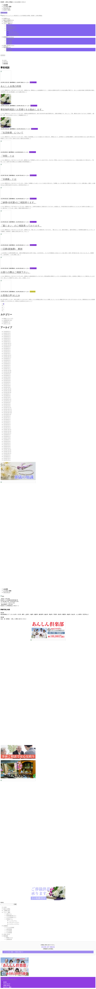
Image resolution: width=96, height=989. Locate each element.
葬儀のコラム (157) (8, 318)
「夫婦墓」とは (8, 179)
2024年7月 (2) (7, 362)
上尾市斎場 (9, 40)
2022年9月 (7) (7, 394)
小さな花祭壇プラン (11, 28)
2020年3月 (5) (7, 445)
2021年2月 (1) (7, 426)
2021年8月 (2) (7, 416)
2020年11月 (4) (7, 431)
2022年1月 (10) (7, 407)
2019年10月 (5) (7, 453)
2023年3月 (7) (7, 384)
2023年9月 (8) (7, 374)
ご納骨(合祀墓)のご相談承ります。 (18, 202)
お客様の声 (9, 50)
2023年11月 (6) (7, 370)
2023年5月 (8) (7, 380)
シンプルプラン (13, 32)
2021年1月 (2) (7, 428)
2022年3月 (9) (7, 404)
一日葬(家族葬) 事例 (11, 249)
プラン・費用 (6, 912)
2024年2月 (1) (7, 367)
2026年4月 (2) (7, 336)
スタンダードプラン (14, 33)
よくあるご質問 (7, 6)
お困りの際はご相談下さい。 (15, 272)
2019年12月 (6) (7, 450)
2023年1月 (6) (7, 387)
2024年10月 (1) (7, 357)
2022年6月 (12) (7, 399)
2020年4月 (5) (7, 443)
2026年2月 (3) (7, 340)
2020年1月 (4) (7, 448)
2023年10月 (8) (7, 372)
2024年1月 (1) (7, 368)
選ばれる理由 (6, 909)
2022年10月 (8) (7, 392)
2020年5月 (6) (7, 441)
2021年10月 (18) (7, 412)
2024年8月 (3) (7, 360)
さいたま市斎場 (10, 38)
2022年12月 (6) (7, 389)
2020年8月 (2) (7, 436)
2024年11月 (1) (7, 355)
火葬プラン (9, 25)
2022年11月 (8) (7, 390)
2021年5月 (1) (7, 421)
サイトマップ (6, 8)
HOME (5, 907)
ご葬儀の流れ (6, 910)
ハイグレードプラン (14, 35)
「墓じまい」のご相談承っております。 (21, 225)
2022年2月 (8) (7, 406)
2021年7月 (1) (7, 417)
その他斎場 (9, 44)
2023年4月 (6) (7, 382)
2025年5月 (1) (7, 350)
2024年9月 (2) (7, 358)
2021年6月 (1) (7, 419)
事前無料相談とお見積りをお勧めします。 (22, 109)
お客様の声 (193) (7, 320)
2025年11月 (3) (7, 345)
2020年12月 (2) (7, 429)
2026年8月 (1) (7, 331)
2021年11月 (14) (7, 411)
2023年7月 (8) (7, 377)
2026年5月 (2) (7, 335)
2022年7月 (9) (7, 397)
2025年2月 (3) (7, 352)
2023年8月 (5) (7, 375)
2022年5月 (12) (7, 401)
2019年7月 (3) (7, 458)
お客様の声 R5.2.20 (10, 295)
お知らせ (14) (6, 323)
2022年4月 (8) (7, 402)
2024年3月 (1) (7, 365)
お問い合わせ (4, 13)
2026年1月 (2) (7, 341)
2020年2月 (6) (7, 446)
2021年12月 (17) (7, 409)
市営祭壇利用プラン (11, 27)
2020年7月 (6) (7, 438)
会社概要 (5, 5)
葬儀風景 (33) (6, 322)
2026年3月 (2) (7, 338)
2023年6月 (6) (7, 379)
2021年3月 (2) (7, 424)
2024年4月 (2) (7, 363)
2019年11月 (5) (7, 451)
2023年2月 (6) (7, 385)
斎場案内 (5, 926)
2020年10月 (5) (7, 433)
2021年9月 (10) (7, 414)
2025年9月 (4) (7, 346)
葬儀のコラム (9, 49)
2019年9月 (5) (7, 455)
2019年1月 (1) (7, 460)
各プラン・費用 (7, 987)
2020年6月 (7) (7, 439)
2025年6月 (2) (7, 348)
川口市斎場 (9, 42)
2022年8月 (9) (7, 395)
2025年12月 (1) (7, 343)
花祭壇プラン (9, 30)
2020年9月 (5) (7, 434)
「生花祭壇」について (12, 132)
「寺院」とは (7, 156)
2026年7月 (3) (7, 333)
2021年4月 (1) (7, 423)
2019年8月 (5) (7, 456)
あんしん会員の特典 (11, 86)
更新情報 (5, 936)
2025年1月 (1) (7, 353)
